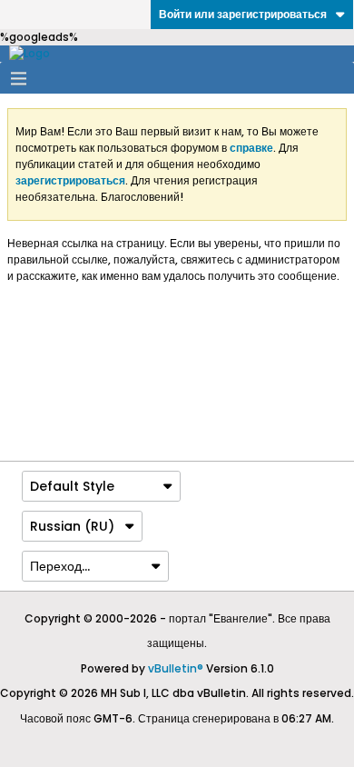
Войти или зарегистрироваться (243, 14)
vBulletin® (175, 668)
